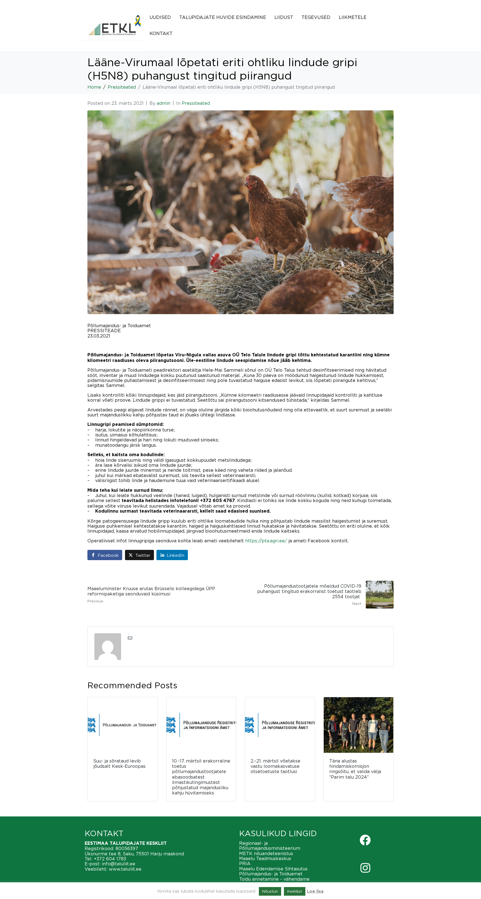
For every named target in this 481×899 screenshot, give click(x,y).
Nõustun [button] (270, 891)
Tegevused (315, 17)
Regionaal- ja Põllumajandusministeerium (269, 846)
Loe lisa (315, 891)
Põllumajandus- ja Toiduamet (271, 873)
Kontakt (161, 33)
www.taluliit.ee (125, 868)
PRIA (245, 863)
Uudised (160, 17)
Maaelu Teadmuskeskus (265, 858)
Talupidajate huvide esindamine (222, 17)
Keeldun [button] (294, 891)
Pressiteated (196, 103)
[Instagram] (365, 868)
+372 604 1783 (110, 858)
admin (163, 103)
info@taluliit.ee (118, 863)
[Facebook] (365, 840)
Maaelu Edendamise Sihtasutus (273, 868)
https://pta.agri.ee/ (266, 540)
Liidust (283, 17)
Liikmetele (353, 17)
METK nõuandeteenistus (266, 853)
